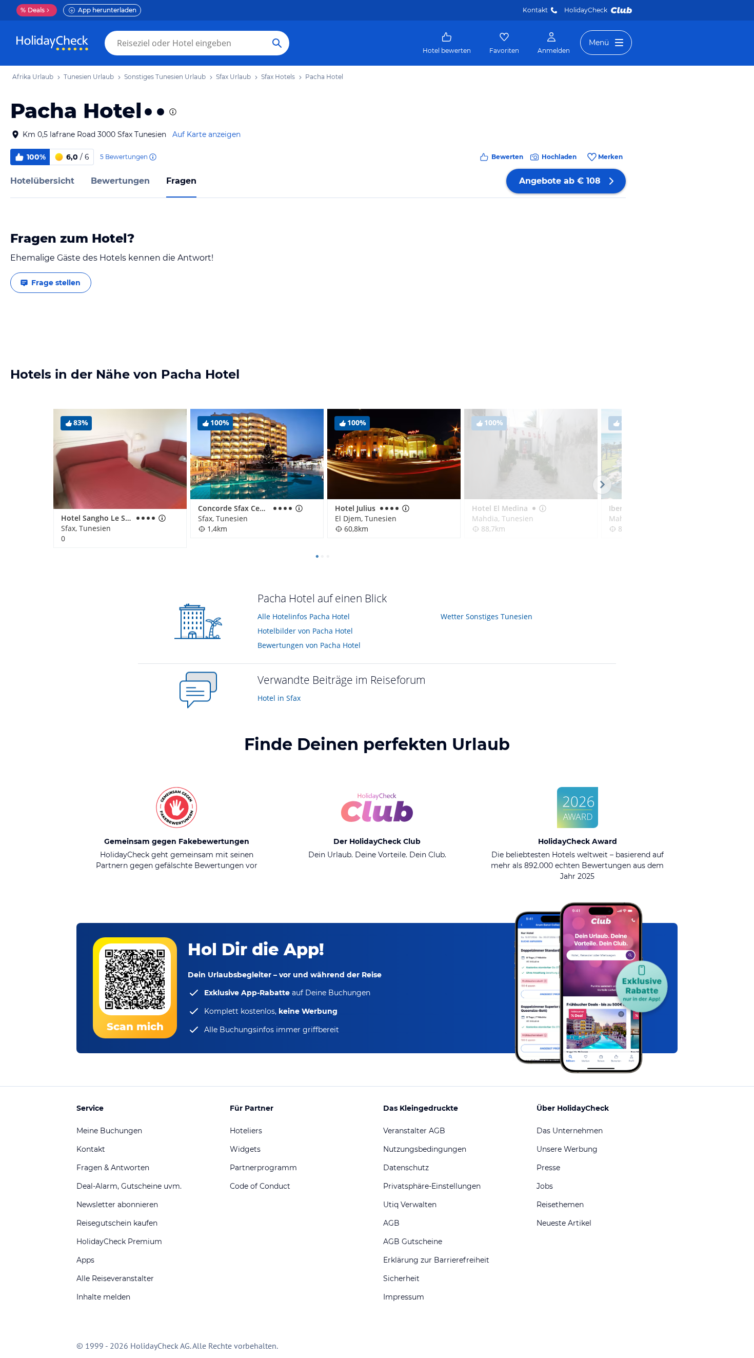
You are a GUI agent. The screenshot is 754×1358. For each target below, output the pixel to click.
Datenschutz (406, 1167)
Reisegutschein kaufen (116, 1223)
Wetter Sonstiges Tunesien (486, 616)
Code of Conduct (260, 1186)
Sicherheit (401, 1278)
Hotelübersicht (42, 181)
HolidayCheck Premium (119, 1241)
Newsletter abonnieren (117, 1204)
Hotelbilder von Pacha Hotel (305, 631)
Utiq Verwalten (409, 1204)
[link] (447, 43)
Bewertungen (120, 181)
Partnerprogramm (263, 1167)
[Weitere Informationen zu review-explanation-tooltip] (152, 157)
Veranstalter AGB (414, 1130)
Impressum (403, 1297)
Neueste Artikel (564, 1223)
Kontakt (535, 10)
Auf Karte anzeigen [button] (206, 134)
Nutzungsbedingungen (424, 1149)
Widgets (245, 1149)
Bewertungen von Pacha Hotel (309, 645)
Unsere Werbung (567, 1149)
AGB (391, 1223)
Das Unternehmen (570, 1130)
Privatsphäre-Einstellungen (432, 1186)
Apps (85, 1260)
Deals (33, 10)
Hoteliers (246, 1130)
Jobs (545, 1186)
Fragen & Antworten (112, 1167)
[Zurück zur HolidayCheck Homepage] (52, 43)
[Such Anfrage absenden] (277, 43)
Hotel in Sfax (279, 698)
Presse (548, 1167)
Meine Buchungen (109, 1130)
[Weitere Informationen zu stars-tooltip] (172, 112)
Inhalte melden (103, 1297)
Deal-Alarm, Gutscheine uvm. (129, 1186)
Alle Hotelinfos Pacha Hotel (303, 616)
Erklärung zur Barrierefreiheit (436, 1260)
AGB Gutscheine (412, 1241)
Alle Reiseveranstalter (115, 1278)
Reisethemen (560, 1204)
